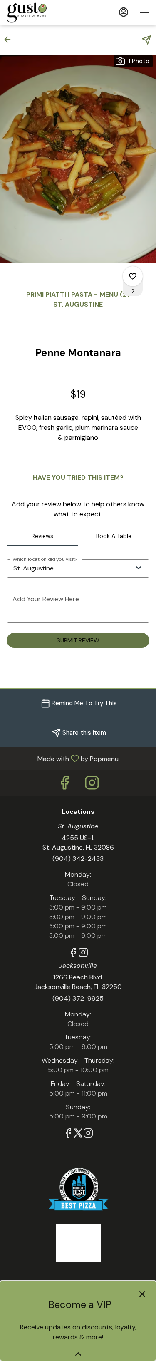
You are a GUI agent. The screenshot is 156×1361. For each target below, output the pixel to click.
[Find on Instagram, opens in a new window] (91, 785)
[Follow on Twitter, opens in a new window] (78, 1134)
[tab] (42, 536)
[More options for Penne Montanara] (133, 276)
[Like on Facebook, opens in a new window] (64, 785)
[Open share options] (146, 40)
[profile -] (124, 12)
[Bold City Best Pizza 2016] (78, 1188)
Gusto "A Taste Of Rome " (78, 1243)
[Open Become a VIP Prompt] (78, 1354)
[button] (10, 39)
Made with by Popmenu (62, 758)
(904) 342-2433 (78, 858)
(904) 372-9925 (78, 998)
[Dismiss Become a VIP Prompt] (142, 1294)
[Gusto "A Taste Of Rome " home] (44, 12)
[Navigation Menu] (144, 12)
